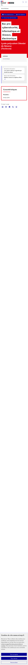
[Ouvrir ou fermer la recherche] (23, 2)
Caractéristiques (6, 58)
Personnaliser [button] (14, 662)
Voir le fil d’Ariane (4, 8)
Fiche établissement (9, 14)
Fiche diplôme (21, 14)
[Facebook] (16, 107)
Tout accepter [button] (14, 654)
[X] (12, 107)
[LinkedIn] (9, 107)
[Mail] (6, 107)
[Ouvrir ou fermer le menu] (26, 2)
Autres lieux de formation (10, 17)
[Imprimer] (2, 107)
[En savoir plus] (5, 79)
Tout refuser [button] (14, 658)
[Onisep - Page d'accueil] (11, 3)
